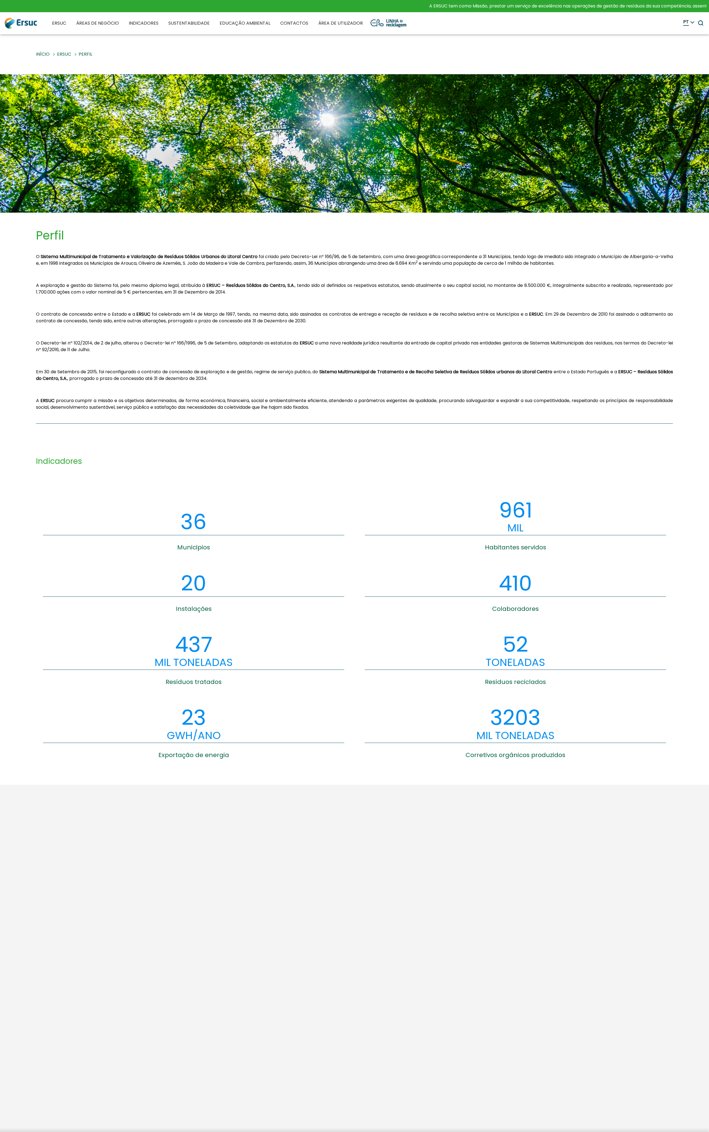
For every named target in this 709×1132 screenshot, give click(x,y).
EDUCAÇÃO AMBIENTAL (245, 23)
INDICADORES (143, 23)
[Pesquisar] (700, 23)
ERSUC (59, 23)
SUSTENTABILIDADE (189, 23)
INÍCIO (43, 54)
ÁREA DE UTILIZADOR (340, 23)
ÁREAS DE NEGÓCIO (97, 23)
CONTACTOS (294, 23)
